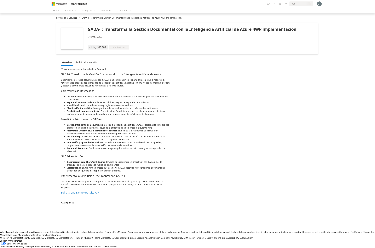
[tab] (68, 62)
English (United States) (11, 240)
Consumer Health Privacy (12, 246)
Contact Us (38, 246)
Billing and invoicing (170, 231)
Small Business (129, 237)
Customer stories (41, 231)
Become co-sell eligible (314, 231)
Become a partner (189, 231)
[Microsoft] (59, 4)
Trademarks (81, 246)
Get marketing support (219, 231)
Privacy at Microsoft (185, 237)
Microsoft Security (21, 237)
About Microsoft (152, 237)
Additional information (87, 62)
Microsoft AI (6, 237)
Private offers (111, 231)
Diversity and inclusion (216, 237)
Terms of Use (68, 246)
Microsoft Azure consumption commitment (139, 231)
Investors (200, 237)
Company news (168, 237)
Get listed (203, 231)
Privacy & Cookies (53, 246)
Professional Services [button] (66, 17)
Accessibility (233, 237)
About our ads (94, 246)
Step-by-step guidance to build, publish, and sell (279, 231)
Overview (67, 62)
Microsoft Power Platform (70, 237)
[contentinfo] (79, 18)
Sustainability (246, 237)
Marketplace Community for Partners (344, 231)
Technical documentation (92, 231)
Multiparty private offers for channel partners (39, 234)
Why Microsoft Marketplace (13, 231)
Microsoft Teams (92, 237)
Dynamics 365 (37, 237)
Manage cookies (109, 246)
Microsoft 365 (51, 237)
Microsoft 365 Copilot (111, 237)
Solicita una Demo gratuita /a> (80, 192)
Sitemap (29, 246)
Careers (140, 237)
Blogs (30, 231)
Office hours (56, 231)
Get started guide (70, 231)
